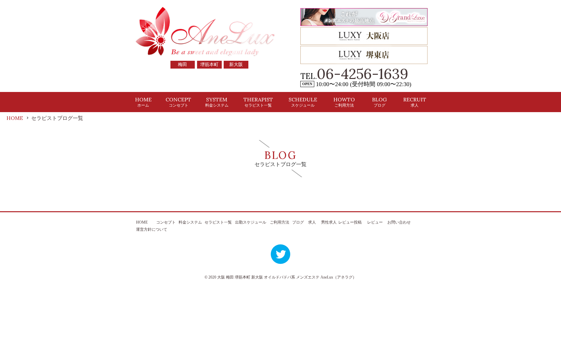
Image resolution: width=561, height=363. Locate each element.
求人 (312, 222)
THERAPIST (258, 102)
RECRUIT (414, 102)
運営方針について (151, 229)
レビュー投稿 (350, 222)
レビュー (375, 222)
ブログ (298, 222)
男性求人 (329, 222)
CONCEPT (178, 102)
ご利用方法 (279, 222)
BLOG (379, 102)
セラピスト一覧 (218, 222)
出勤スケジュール (250, 222)
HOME (143, 102)
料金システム (190, 222)
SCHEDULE (303, 102)
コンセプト (166, 222)
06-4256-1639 (362, 74)
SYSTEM (217, 102)
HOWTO (344, 102)
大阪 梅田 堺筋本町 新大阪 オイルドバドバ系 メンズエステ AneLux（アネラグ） (286, 277)
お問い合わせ (399, 222)
